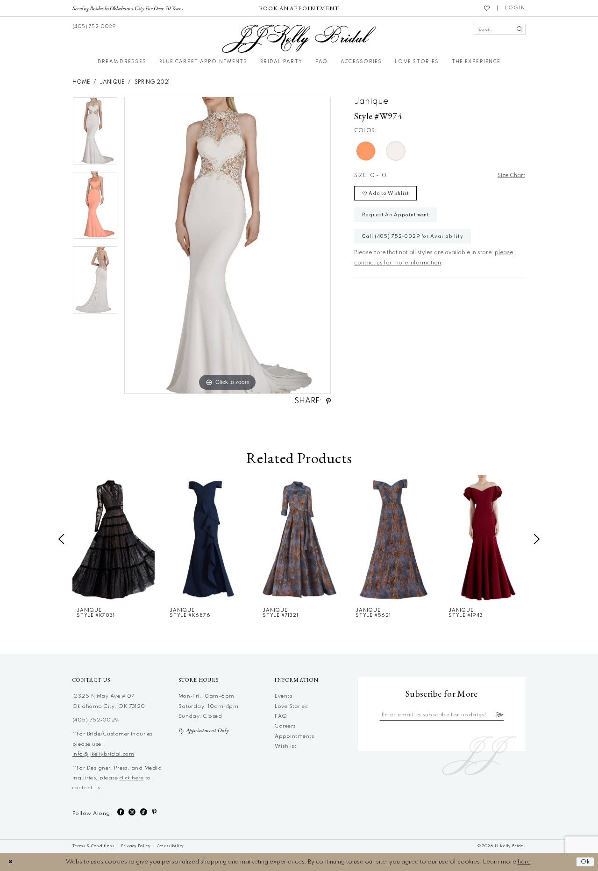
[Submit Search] (519, 29)
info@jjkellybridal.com (103, 754)
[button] (515, 8)
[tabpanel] (95, 134)
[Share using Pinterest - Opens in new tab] (328, 401)
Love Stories (291, 706)
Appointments (294, 736)
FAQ (281, 716)
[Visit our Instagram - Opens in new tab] (131, 812)
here (524, 862)
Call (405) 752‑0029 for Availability (412, 236)
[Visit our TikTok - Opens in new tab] (143, 812)
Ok (585, 862)
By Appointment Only (203, 730)
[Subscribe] (500, 715)
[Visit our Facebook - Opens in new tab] (120, 812)
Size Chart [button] (511, 175)
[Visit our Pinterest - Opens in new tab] (154, 812)
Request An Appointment (395, 215)
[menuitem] (127, 8)
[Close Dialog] (10, 862)
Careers (285, 726)
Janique (112, 82)
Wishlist (285, 746)
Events (283, 696)
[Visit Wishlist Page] (487, 8)
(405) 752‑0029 (95, 720)
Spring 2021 (152, 82)
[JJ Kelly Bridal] (299, 39)
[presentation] (113, 538)
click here (132, 778)
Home (81, 82)
